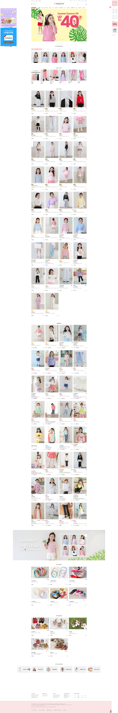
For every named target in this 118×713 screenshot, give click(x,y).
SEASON (68, 7)
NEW (42, 7)
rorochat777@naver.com (69, 704)
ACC (65, 7)
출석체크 (116, 18)
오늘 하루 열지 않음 (6, 27)
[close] (11, 27)
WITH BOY (79, 7)
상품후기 (113, 15)
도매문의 (113, 18)
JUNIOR (84, 7)
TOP (53, 7)
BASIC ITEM (46, 7)
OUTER (50, 7)
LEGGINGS (70, 49)
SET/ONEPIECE (61, 7)
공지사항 (116, 15)
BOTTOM (56, 7)
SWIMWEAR (72, 7)
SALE (76, 7)
